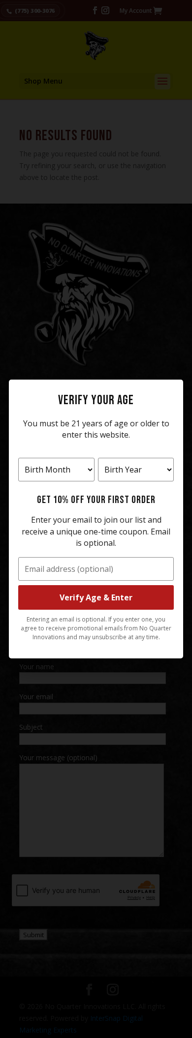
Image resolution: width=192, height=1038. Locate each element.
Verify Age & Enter (96, 597)
